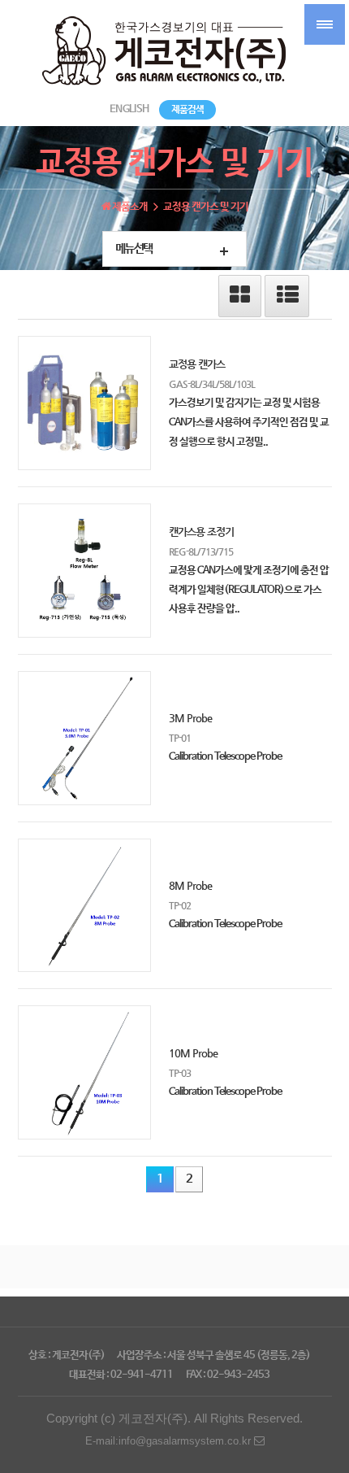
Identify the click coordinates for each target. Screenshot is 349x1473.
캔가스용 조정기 (201, 531)
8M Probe (190, 885)
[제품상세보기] (85, 403)
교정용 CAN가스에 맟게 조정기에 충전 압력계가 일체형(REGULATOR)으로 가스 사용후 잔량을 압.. (249, 590)
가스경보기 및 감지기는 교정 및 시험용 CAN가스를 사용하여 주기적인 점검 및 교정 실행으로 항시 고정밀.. (249, 422)
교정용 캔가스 (197, 364)
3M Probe (190, 718)
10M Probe (193, 1053)
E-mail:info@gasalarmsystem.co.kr (169, 1441)
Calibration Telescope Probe (225, 757)
